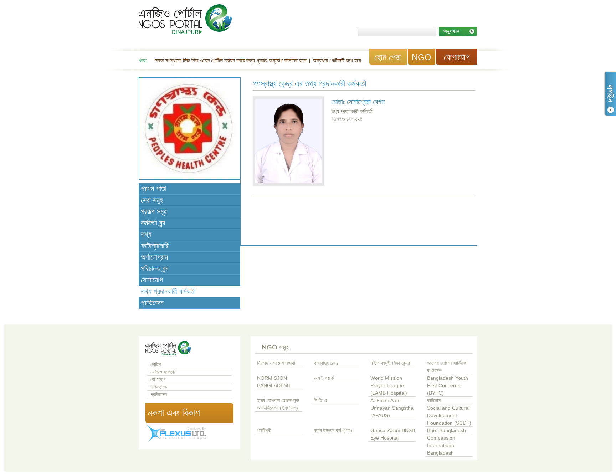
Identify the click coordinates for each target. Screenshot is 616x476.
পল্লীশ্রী (264, 430)
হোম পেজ (387, 57)
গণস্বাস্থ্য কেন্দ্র (326, 363)
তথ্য (146, 234)
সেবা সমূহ (152, 200)
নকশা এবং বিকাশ (174, 413)
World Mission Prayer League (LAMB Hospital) (388, 385)
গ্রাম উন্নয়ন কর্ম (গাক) (333, 430)
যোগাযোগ (457, 57)
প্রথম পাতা (153, 189)
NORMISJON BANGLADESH (274, 381)
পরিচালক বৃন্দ (154, 268)
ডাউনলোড (158, 387)
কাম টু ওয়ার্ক (324, 378)
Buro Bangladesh (446, 430)
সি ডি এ (320, 400)
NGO (421, 57)
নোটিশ (155, 364)
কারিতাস (434, 400)
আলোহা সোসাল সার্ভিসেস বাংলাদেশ (447, 366)
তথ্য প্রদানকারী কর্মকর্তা (168, 291)
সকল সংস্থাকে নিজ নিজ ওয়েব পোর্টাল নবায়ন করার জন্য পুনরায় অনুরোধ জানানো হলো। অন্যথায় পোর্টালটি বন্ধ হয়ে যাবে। (264, 60)
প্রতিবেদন (152, 303)
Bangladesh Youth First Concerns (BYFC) (447, 385)
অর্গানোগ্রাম (154, 257)
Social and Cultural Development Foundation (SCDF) (449, 415)
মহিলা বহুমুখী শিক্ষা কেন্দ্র (390, 363)
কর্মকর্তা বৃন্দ (153, 223)
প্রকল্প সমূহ (154, 211)
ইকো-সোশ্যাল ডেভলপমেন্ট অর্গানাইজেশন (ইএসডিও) (278, 404)
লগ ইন (610, 93)
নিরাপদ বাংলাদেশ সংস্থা (276, 363)
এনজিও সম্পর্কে (162, 372)
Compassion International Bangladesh (441, 445)
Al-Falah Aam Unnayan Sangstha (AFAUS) (392, 408)
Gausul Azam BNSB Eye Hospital (392, 434)
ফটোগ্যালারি (155, 246)
